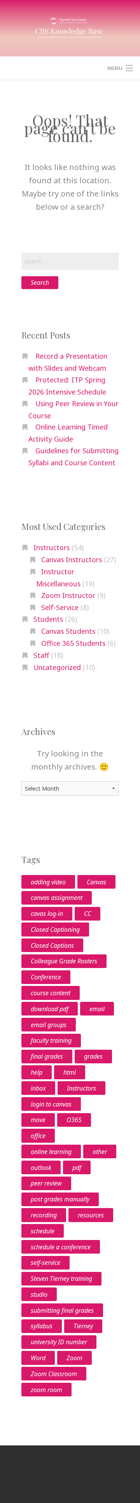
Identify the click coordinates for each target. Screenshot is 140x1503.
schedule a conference (61, 1247)
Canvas (96, 882)
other (100, 1151)
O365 (74, 1119)
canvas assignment (56, 897)
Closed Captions (52, 945)
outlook (41, 1167)
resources (91, 1215)
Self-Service (60, 607)
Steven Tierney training (61, 1278)
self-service (45, 1262)
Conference (46, 977)
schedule (42, 1231)
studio (39, 1294)
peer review (46, 1183)
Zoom (74, 1358)
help (36, 1072)
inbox (38, 1088)
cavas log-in (47, 913)
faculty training (51, 1040)
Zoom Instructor (68, 595)
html (69, 1072)
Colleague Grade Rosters (64, 961)
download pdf (49, 1009)
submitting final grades (62, 1310)
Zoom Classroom (54, 1374)
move (38, 1119)
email (97, 1009)
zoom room (46, 1389)
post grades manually (60, 1199)
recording (44, 1215)
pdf (76, 1167)
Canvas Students (68, 631)
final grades (47, 1056)
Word (38, 1358)
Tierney (83, 1326)
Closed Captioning (55, 929)
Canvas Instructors (71, 559)
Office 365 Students (73, 643)
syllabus (41, 1326)
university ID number (59, 1342)
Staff (41, 655)
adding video (48, 882)
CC (87, 913)
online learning (51, 1151)
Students (48, 619)
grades (93, 1056)
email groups (48, 1025)
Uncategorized (57, 667)
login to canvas (51, 1104)
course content (50, 993)
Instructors (51, 547)
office (38, 1135)
